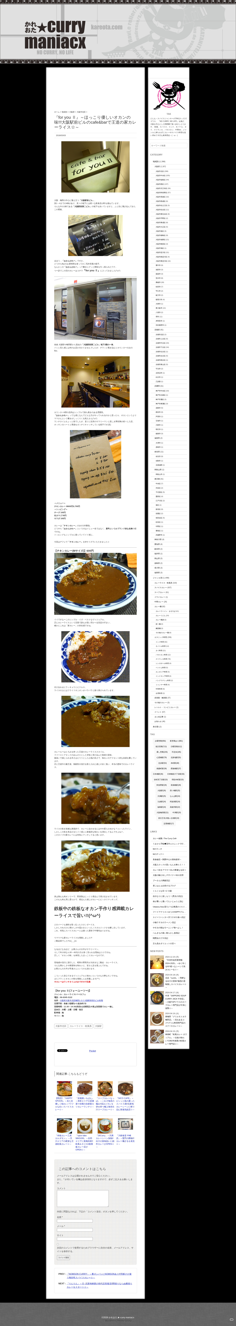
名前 (60, 1217)
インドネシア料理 (162, 676)
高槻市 (158, 282)
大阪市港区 (160, 231)
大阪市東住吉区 (161, 214)
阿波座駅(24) (175, 802)
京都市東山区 (161, 364)
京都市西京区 (161, 360)
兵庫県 (157, 386)
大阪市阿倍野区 (161, 192)
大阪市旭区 (160, 248)
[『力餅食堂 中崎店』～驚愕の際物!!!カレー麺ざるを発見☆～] (125, 1120)
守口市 (158, 291)
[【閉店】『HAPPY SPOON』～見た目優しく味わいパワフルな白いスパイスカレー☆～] (64, 1082)
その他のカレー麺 (162, 632)
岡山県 (157, 558)
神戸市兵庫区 (161, 395)
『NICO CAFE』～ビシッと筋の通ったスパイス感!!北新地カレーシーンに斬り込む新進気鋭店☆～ (125, 1104)
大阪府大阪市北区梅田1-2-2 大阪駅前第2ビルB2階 (81, 1000)
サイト (60, 1235)
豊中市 (158, 265)
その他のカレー (160, 703)
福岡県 (157, 573)
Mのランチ (157, 849)
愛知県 (157, 544)
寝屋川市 (159, 299)
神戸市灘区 (160, 399)
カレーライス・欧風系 (81, 1026)
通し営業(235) (162, 752)
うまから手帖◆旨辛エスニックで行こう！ (171, 844)
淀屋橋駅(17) (169, 824)
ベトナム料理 (161, 667)
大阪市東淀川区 (161, 261)
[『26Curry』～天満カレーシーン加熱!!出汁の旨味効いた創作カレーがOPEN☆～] (105, 1120)
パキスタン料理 (161, 655)
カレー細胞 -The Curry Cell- (165, 838)
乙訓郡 (158, 381)
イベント (158, 712)
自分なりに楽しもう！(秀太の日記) (168, 896)
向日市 (158, 377)
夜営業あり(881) (176, 741)
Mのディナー (158, 854)
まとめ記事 (158, 717)
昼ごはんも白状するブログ (164, 886)
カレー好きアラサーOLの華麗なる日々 (169, 870)
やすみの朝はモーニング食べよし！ (168, 928)
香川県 (157, 568)
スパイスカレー (160, 587)
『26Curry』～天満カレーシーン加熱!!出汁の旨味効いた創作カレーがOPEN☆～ (105, 1141)
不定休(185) (176, 752)
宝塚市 (158, 421)
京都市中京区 (161, 343)
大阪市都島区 (161, 235)
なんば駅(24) (175, 796)
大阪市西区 (160, 184)
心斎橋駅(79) (162, 757)
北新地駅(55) (176, 757)
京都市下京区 (161, 347)
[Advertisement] (95, 86)
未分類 (156, 727)
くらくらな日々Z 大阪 (162, 891)
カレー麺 (158, 606)
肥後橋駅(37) (176, 769)
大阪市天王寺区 (161, 188)
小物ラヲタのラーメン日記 (164, 922)
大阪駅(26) (161, 791)
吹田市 (158, 287)
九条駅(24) (161, 802)
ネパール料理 (161, 646)
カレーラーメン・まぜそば (165, 611)
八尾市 (158, 312)
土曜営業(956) (160, 741)
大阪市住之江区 (161, 205)
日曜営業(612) (176, 747)
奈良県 (157, 452)
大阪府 (157, 166)
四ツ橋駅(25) (175, 791)
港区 (157, 505)
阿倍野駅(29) (162, 785)
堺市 (157, 316)
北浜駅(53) (162, 763)
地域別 (156, 161)
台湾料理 (159, 693)
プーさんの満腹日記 (161, 880)
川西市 (158, 425)
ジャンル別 (157, 578)
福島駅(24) (161, 807)
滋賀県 (157, 438)
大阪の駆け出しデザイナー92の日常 (168, 875)
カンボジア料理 (161, 672)
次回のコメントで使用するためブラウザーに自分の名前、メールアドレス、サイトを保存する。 (95, 1250)
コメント (61, 1188)
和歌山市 (159, 474)
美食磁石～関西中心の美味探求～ (167, 859)
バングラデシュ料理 (163, 680)
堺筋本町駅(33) (178, 780)
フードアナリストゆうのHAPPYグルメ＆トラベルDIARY (177, 912)
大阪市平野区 (161, 218)
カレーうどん (161, 615)
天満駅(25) (161, 796)
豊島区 (158, 531)
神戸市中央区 (161, 391)
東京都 (157, 479)
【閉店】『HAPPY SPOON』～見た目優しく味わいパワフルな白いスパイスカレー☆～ (64, 1104)
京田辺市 (159, 373)
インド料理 (160, 642)
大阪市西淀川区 (161, 257)
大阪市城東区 (161, 239)
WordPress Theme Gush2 (118, 1321)
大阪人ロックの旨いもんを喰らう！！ (169, 865)
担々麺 (158, 624)
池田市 (158, 270)
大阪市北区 (60, 1026)
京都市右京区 (161, 351)
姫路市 (158, 433)
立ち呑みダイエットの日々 (164, 943)
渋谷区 (158, 488)
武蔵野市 (159, 535)
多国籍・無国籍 (160, 698)
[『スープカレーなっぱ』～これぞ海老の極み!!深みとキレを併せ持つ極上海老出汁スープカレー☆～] (105, 1082)
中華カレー (158, 602)
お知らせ (158, 721)
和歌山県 (158, 470)
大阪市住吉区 (161, 210)
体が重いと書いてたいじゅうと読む (168, 901)
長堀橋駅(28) (176, 785)
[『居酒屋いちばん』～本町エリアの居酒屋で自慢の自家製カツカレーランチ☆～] (84, 1082)
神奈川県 (158, 539)
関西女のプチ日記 (160, 938)
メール (61, 1226)
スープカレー (159, 592)
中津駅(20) (176, 813)
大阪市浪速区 (161, 197)
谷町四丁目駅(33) (161, 780)
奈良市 (158, 456)
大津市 (158, 443)
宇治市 (158, 369)
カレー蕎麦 (160, 620)
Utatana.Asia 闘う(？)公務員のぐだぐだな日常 (173, 907)
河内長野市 (160, 325)
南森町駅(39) (162, 769)
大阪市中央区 (161, 175)
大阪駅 (98, 1026)
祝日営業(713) (161, 747)
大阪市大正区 (161, 227)
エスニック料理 (160, 637)
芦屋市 (158, 416)
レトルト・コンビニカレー (165, 707)
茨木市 (158, 278)
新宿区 (158, 509)
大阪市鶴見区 (161, 244)
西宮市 (158, 412)
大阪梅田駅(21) (162, 813)
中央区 (158, 483)
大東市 (158, 304)
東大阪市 (159, 308)
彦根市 (158, 447)
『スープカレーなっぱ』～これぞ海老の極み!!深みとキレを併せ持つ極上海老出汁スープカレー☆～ (105, 1104)
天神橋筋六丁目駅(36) (175, 774)
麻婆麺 (158, 628)
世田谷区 (159, 518)
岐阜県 (157, 549)
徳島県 (157, 563)
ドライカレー (159, 597)
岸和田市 (159, 321)
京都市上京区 (161, 339)
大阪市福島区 (161, 180)
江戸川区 (159, 501)
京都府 (157, 330)
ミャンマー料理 (161, 685)
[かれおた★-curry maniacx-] (118, 2)
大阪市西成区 (161, 201)
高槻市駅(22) (175, 807)
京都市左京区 (161, 356)
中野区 (158, 526)
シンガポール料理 (162, 663)
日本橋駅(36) (158, 774)
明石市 (158, 429)
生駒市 (158, 461)
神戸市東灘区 (161, 404)
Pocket (92, 1051)
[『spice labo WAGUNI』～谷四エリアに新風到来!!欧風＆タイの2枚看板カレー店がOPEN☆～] (84, 1120)
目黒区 (158, 513)
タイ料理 (159, 650)
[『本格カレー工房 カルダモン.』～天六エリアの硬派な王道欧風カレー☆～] (64, 1120)
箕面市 (158, 274)
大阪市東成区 (161, 222)
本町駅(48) (175, 763)
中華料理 (159, 689)
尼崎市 (158, 408)
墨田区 (158, 496)
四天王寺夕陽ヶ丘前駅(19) (168, 818)
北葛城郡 (159, 465)
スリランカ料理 (161, 659)
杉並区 (158, 522)
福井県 (157, 554)
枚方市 (158, 295)
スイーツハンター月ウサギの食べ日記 (169, 917)
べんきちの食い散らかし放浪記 (166, 933)
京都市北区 (160, 334)
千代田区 (159, 492)
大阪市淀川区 (161, 252)
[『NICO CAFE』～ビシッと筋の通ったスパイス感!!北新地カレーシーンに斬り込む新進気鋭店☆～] (125, 1082)
